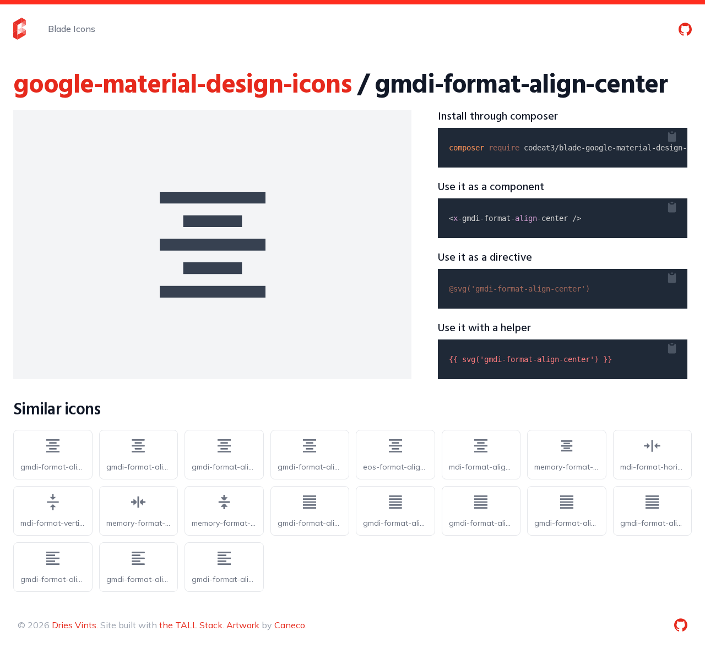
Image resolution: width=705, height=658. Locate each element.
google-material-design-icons (182, 85)
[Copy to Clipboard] (680, 134)
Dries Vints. (75, 624)
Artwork (242, 624)
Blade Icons (71, 28)
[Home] (19, 29)
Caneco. (290, 624)
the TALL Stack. (191, 624)
